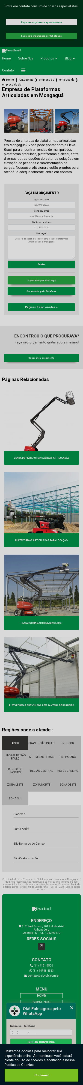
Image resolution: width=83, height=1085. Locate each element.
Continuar (42, 1075)
